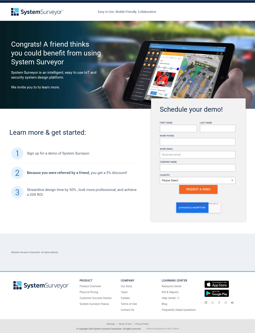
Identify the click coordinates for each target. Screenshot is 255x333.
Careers (125, 298)
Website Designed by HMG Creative (162, 328)
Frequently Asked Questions (179, 309)
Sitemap (111, 324)
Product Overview (90, 286)
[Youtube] (232, 302)
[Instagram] (225, 302)
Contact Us (127, 309)
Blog (164, 304)
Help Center (169, 298)
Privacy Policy (142, 324)
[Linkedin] (206, 302)
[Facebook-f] (219, 302)
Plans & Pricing (89, 292)
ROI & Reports (170, 292)
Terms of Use (129, 304)
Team (124, 292)
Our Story (126, 286)
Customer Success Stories (96, 298)
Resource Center (171, 286)
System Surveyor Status (94, 304)
